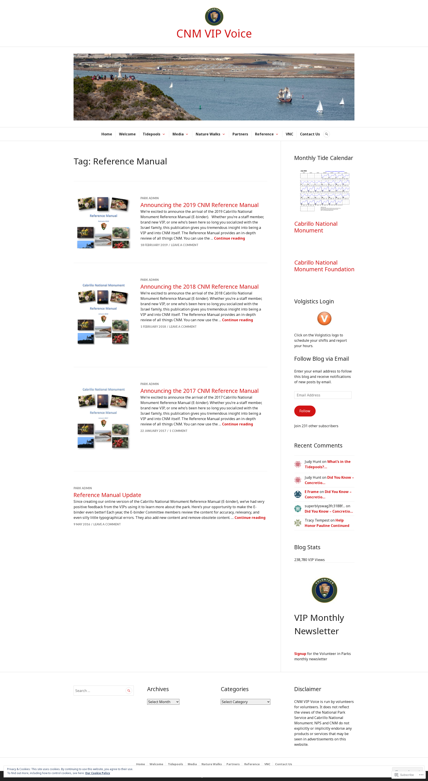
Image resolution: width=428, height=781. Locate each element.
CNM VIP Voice (214, 33)
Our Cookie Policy (97, 773)
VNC (289, 134)
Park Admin (149, 198)
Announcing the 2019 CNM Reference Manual (199, 205)
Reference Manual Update (107, 495)
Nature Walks (208, 134)
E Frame (312, 491)
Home (106, 134)
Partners (240, 134)
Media (178, 134)
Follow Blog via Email (321, 358)
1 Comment (178, 431)
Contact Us (310, 134)
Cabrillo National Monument (315, 227)
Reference (264, 134)
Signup (300, 653)
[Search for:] (104, 690)
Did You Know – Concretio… (329, 511)
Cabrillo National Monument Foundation (324, 266)
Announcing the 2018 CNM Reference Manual (199, 286)
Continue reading (229, 238)
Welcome (127, 134)
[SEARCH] (326, 134)
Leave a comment (184, 245)
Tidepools (151, 134)
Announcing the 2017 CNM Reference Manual (199, 390)
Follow (304, 410)
